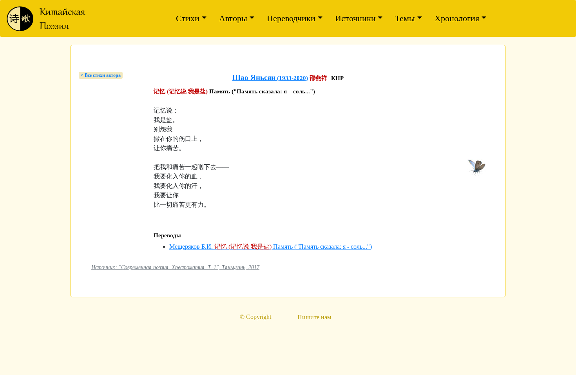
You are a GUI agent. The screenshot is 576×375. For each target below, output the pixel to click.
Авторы (233, 18)
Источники (355, 18)
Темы (405, 18)
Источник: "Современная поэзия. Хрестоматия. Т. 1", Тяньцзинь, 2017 (175, 267)
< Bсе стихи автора (101, 75)
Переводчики (291, 18)
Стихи (187, 18)
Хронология (457, 18)
